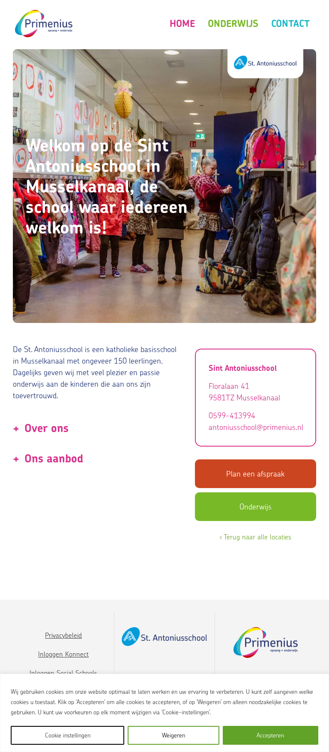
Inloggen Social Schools (63, 673)
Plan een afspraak (255, 473)
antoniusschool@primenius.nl (255, 427)
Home (182, 23)
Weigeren (173, 735)
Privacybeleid (63, 635)
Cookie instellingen (67, 735)
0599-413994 (232, 415)
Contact (290, 23)
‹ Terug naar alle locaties (255, 537)
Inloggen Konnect (63, 654)
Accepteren (270, 735)
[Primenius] (44, 24)
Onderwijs (233, 23)
